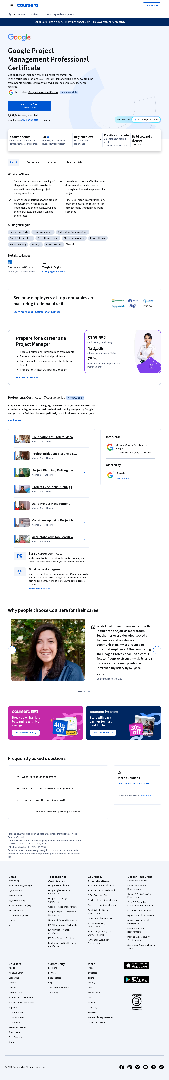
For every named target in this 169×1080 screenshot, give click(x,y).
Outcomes (32, 162)
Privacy (91, 982)
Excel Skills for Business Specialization (99, 912)
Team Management (43, 232)
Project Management (48, 238)
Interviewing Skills (19, 232)
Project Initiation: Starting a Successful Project (65, 453)
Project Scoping (18, 244)
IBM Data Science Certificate (62, 938)
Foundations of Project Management (58, 437)
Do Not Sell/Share (96, 1022)
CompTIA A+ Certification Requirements (139, 895)
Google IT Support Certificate (63, 907)
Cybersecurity (16, 890)
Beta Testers (54, 977)
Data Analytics (15, 895)
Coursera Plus (15, 992)
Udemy (12, 1042)
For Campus (14, 1022)
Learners (52, 968)
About (13, 162)
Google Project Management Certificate (62, 913)
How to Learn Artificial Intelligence (138, 922)
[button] (70, 244)
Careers (13, 982)
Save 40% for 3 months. (111, 22)
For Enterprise (16, 1012)
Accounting (14, 880)
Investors (92, 973)
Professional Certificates (21, 997)
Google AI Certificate (58, 885)
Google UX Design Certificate (62, 920)
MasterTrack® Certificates (21, 1002)
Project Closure (98, 238)
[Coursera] (27, 5)
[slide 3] (89, 691)
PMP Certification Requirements (135, 930)
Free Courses (15, 1037)
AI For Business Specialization (102, 890)
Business (35, 14)
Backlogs (36, 244)
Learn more (47, 120)
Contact (92, 997)
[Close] (155, 22)
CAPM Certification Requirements (136, 887)
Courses (52, 162)
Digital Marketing (17, 900)
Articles (91, 1002)
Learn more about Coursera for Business (36, 312)
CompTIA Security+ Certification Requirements (140, 904)
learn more (145, 795)
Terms (91, 977)
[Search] (138, 5)
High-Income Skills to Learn (140, 915)
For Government (17, 1017)
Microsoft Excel (16, 910)
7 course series (19, 137)
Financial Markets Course (100, 918)
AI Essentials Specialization (101, 885)
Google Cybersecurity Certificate (59, 892)
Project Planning (54, 244)
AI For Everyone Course (99, 895)
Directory (92, 1007)
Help (90, 987)
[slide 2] (84, 691)
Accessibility (94, 992)
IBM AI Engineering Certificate (62, 925)
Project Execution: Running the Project (59, 487)
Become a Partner (17, 1027)
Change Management (74, 238)
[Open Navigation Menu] (12, 5)
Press (91, 968)
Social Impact (15, 1032)
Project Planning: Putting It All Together (60, 470)
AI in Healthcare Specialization (102, 900)
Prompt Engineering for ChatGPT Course (99, 933)
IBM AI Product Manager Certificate (59, 931)
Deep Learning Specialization (102, 905)
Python (12, 920)
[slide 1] (80, 691)
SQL (11, 925)
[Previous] (12, 650)
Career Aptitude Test (137, 880)
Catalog (12, 987)
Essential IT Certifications (140, 910)
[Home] (10, 14)
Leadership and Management (60, 14)
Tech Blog (53, 992)
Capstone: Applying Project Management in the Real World (73, 520)
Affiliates (92, 1012)
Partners (52, 973)
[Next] (157, 650)
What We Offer (16, 973)
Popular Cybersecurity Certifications (138, 938)
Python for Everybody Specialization (98, 941)
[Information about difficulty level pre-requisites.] (99, 140)
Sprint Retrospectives (21, 238)
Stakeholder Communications (72, 232)
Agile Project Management (51, 503)
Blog (50, 982)
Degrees (13, 1007)
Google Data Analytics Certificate (59, 900)
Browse (21, 14)
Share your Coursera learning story (141, 947)
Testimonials (74, 162)
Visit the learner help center (134, 783)
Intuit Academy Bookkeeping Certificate (62, 945)
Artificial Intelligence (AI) (20, 885)
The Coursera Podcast (59, 987)
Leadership (14, 977)
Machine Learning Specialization (96, 925)
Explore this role (25, 377)
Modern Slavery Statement (101, 1017)
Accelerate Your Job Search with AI (56, 537)
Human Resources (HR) (20, 905)
